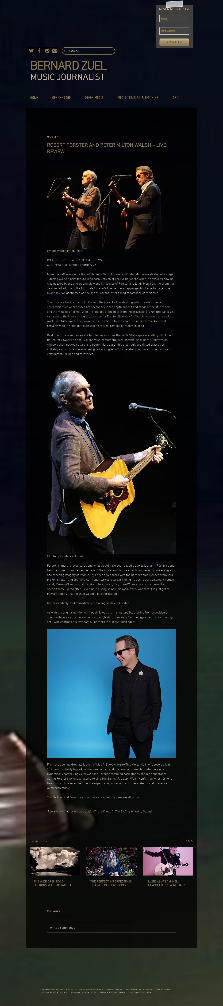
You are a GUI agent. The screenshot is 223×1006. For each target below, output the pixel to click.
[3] (31, 50)
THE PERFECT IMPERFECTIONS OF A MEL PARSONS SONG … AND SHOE (111, 883)
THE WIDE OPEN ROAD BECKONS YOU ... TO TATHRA (52, 883)
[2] (39, 50)
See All (189, 840)
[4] (47, 50)
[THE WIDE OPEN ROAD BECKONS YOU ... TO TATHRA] (55, 861)
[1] (54, 50)
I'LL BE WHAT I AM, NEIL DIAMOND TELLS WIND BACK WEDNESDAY (166, 883)
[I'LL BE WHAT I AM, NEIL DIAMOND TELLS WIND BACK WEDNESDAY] (168, 861)
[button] (65, 98)
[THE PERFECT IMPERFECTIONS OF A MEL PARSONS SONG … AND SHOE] (111, 861)
